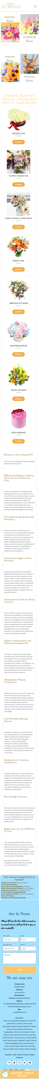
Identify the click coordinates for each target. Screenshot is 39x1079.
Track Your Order (26, 1046)
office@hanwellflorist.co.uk (22, 1006)
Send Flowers (29, 1043)
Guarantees (6, 1026)
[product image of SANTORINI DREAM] (18, 331)
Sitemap (33, 1049)
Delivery (19, 1023)
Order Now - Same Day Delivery (22, 1074)
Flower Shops (9, 1046)
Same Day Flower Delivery (19, 1035)
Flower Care (28, 1023)
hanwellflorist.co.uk (19, 1012)
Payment (33, 1026)
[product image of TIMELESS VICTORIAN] (18, 289)
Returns (22, 1049)
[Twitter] (14, 1063)
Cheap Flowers (31, 1038)
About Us (6, 1021)
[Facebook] (9, 1063)
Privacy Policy (12, 1029)
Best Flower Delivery (11, 1040)
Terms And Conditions (21, 1032)
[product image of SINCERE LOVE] (18, 119)
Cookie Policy (11, 1023)
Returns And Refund (25, 1029)
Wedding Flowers (17, 1043)
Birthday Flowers (24, 1040)
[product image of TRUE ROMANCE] (18, 418)
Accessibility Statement (18, 1021)
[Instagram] (19, 1063)
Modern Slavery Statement (20, 1026)
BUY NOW (18, 142)
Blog (27, 1049)
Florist (17, 1046)
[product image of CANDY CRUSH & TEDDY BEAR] (18, 204)
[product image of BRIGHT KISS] (18, 246)
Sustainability (8, 1032)
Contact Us (31, 1021)
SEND (19, 970)
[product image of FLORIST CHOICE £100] (18, 162)
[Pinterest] (30, 1063)
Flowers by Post (19, 1038)
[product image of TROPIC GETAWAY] (18, 375)
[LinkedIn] (25, 1063)
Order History (14, 1049)
